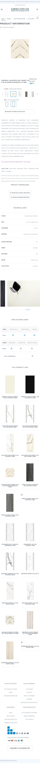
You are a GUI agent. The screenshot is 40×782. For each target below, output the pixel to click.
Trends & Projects (10, 722)
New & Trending (29, 716)
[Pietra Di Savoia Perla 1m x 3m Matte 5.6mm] (33, 94)
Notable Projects (11, 719)
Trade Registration (10, 695)
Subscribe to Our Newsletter (20, 748)
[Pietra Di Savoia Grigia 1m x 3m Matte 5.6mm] (26, 94)
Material (9, 18)
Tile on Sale (29, 719)
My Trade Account (10, 689)
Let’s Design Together (29, 712)
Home (2, 18)
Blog (10, 712)
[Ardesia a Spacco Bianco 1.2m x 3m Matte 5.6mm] (7, 104)
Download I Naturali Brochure (21, 192)
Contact (29, 692)
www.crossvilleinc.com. (16, 156)
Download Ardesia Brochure (20, 197)
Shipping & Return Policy (29, 702)
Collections (31, 18)
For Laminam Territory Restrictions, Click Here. (16, 162)
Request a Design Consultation (16, 111)
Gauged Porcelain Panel (19, 18)
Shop (10, 692)
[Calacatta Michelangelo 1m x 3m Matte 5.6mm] (7, 94)
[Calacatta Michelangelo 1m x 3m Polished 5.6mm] (20, 94)
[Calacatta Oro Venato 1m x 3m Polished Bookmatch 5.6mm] (13, 94)
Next (37, 94)
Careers (29, 699)
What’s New (11, 716)
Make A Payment (29, 695)
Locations (29, 689)
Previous (3, 94)
